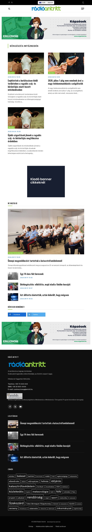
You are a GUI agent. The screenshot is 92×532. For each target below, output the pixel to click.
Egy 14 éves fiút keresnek (31, 274)
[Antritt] (46, 8)
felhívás (44, 481)
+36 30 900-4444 (19, 387)
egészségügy (62, 476)
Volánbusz (23, 508)
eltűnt (24, 481)
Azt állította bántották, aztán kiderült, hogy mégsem (44, 295)
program (12, 498)
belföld (31, 476)
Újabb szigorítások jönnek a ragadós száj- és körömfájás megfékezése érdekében (24, 138)
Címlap (30, 526)
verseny (13, 508)
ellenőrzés (14, 481)
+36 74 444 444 (21, 384)
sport (54, 497)
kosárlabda (50, 487)
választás (43, 508)
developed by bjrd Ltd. (54, 521)
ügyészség (77, 508)
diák (53, 476)
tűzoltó (72, 504)
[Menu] (82, 8)
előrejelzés (33, 481)
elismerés (73, 476)
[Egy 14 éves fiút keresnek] (13, 276)
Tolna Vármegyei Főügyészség (38, 504)
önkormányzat (64, 508)
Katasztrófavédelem (15, 253)
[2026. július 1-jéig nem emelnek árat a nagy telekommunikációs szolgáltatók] (66, 63)
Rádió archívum (61, 526)
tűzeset (55, 504)
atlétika (11, 476)
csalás (47, 476)
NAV (58, 491)
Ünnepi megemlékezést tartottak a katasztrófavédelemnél (35, 260)
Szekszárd (16, 503)
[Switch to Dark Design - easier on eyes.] (83, 3)
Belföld (11, 73)
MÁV (52, 492)
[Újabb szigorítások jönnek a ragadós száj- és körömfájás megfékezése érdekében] (26, 118)
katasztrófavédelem (22, 486)
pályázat (21, 498)
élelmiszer (51, 508)
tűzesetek (64, 504)
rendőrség (35, 497)
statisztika (63, 498)
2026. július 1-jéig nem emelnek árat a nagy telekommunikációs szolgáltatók (65, 82)
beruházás (39, 476)
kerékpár (40, 487)
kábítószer (65, 486)
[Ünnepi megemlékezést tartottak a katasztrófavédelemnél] (46, 231)
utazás (79, 504)
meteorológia (40, 491)
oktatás (67, 492)
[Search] (9, 8)
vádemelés (33, 508)
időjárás (56, 481)
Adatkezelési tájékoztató (44, 526)
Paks (73, 492)
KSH (58, 487)
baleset (21, 475)
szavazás (72, 498)
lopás (28, 492)
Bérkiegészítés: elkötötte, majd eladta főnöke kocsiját (45, 284)
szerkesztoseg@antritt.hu (23, 389)
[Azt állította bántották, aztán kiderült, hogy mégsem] (13, 297)
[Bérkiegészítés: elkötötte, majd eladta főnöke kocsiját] (13, 286)
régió (47, 498)
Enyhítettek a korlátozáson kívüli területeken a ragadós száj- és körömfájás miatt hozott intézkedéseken (23, 85)
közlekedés (16, 491)
